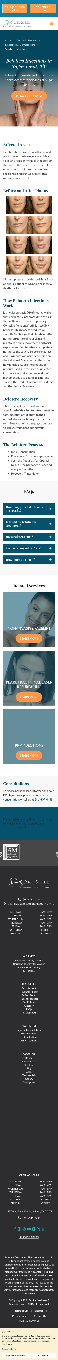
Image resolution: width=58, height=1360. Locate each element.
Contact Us (40, 1316)
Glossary (29, 1005)
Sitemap (39, 1310)
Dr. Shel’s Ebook (29, 991)
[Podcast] (43, 1229)
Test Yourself (29, 988)
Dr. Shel (29, 1057)
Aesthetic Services (27, 40)
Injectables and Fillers (29, 1030)
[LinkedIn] (34, 1229)
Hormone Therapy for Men (29, 960)
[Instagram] (19, 1229)
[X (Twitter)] (39, 1229)
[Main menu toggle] (51, 23)
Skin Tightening (29, 1033)
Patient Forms (29, 995)
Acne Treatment (29, 1040)
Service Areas (29, 1237)
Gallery (29, 1078)
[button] (14, 8)
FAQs (29, 1009)
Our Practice (29, 1061)
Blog (29, 1068)
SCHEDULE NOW (31, 96)
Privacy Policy (20, 1316)
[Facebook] (15, 1229)
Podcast (29, 1071)
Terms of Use (22, 1310)
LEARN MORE (29, 638)
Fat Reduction (29, 1037)
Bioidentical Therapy (29, 967)
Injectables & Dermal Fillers (20, 44)
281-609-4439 (43, 799)
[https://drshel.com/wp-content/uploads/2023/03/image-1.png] (29, 852)
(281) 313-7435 (31, 899)
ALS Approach (29, 1012)
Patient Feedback (29, 998)
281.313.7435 (41, 827)
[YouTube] (29, 1229)
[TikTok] (24, 1229)
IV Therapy (29, 970)
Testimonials (29, 1075)
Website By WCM (29, 1321)
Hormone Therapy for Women (29, 963)
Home (8, 40)
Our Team (29, 1064)
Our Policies (29, 1002)
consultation (11, 799)
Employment (29, 1082)
